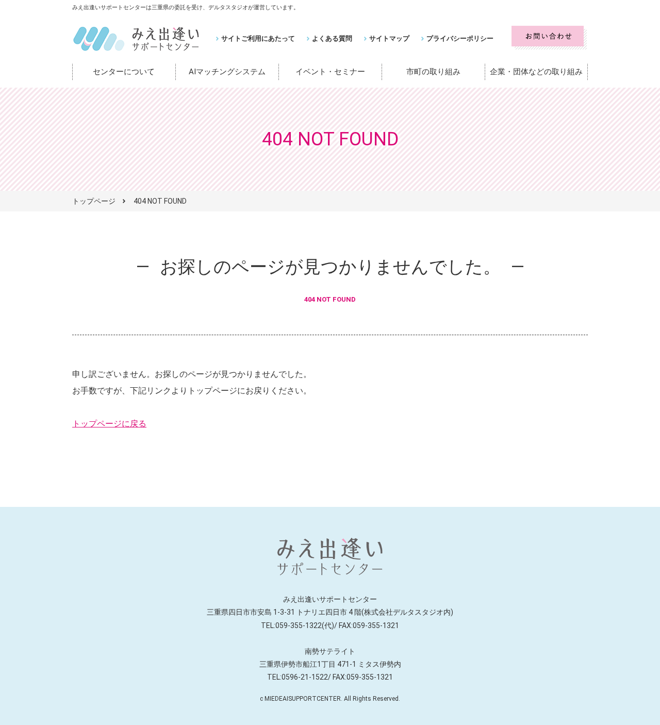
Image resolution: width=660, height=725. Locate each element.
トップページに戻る (109, 424)
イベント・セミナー (330, 71)
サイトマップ (389, 38)
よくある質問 (332, 38)
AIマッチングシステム (227, 71)
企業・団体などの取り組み (536, 71)
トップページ (94, 201)
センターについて (124, 71)
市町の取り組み (433, 71)
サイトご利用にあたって (258, 38)
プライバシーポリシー (459, 38)
